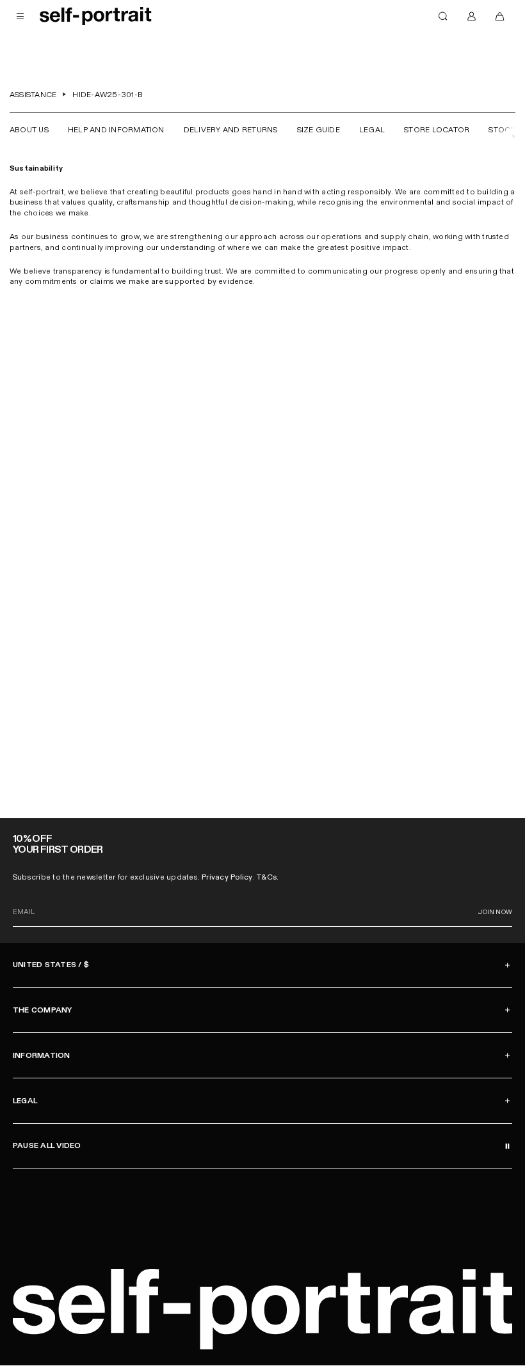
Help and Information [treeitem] (116, 130)
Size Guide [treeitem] (318, 130)
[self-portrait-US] (96, 16)
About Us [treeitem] (29, 130)
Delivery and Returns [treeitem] (231, 130)
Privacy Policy (227, 877)
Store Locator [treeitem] (436, 130)
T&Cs (267, 877)
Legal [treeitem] (372, 130)
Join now (495, 912)
